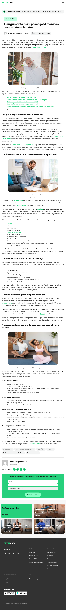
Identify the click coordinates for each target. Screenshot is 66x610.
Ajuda (31, 549)
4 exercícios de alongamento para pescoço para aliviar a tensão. (30, 106)
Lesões (9, 224)
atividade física (20, 205)
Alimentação (51, 549)
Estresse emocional (14, 232)
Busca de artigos (34, 579)
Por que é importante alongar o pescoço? (21, 97)
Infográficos (7, 579)
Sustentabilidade (34, 559)
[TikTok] (17, 553)
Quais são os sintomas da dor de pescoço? (22, 102)
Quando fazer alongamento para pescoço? (22, 104)
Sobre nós (32, 552)
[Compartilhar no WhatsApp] (21, 469)
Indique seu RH (33, 555)
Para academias (52, 562)
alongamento (7, 303)
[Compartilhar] (14, 469)
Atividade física (10, 19)
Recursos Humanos (52, 565)
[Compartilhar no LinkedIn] (17, 469)
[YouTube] (13, 553)
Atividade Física (51, 552)
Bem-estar (50, 555)
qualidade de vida (39, 47)
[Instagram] (24, 469)
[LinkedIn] (5, 553)
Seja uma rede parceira (36, 562)
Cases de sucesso (52, 559)
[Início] (4, 12)
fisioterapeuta (34, 444)
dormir (42, 314)
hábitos (40, 209)
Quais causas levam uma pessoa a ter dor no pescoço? (27, 100)
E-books (6, 582)
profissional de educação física (23, 145)
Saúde (49, 569)
